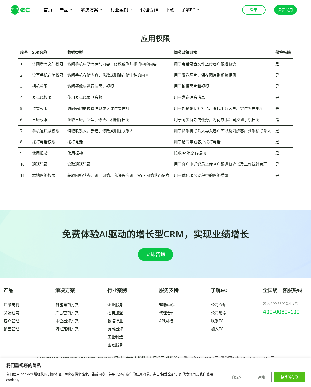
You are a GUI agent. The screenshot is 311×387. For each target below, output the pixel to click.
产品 (64, 10)
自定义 (237, 377)
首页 (47, 10)
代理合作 (149, 10)
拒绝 (261, 377)
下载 (169, 10)
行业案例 (119, 10)
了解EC (188, 10)
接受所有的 (289, 377)
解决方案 (89, 10)
